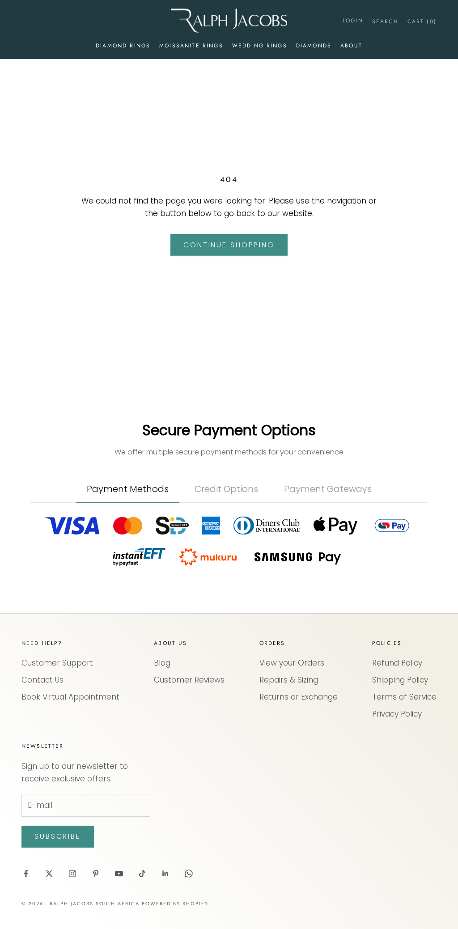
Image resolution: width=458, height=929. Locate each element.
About (351, 46)
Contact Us (42, 679)
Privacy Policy (397, 713)
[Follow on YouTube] (118, 873)
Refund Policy (397, 663)
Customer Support (57, 663)
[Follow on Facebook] (25, 873)
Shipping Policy (400, 679)
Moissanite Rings (191, 46)
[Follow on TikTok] (142, 873)
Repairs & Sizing (288, 679)
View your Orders (291, 663)
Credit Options (226, 489)
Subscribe (57, 836)
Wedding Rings (259, 46)
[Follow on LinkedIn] (165, 873)
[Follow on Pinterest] (95, 873)
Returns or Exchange (298, 696)
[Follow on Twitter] (49, 873)
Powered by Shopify (175, 903)
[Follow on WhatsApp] (188, 873)
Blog (162, 663)
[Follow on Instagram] (72, 873)
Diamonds (313, 46)
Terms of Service (404, 696)
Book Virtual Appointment (70, 696)
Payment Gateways (328, 489)
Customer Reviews (189, 679)
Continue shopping (229, 245)
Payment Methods (128, 489)
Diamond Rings (123, 46)
